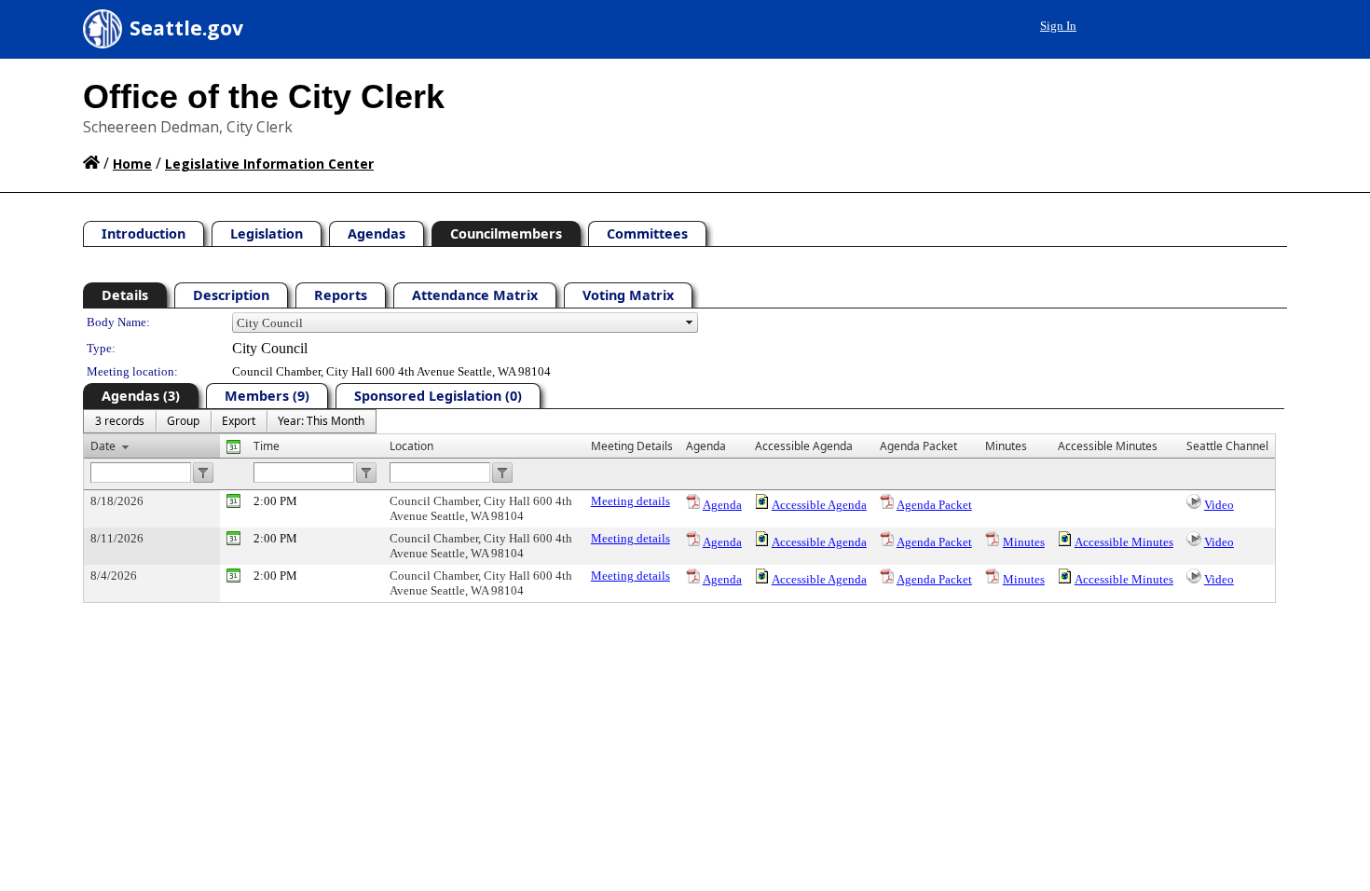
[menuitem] (120, 421)
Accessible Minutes (1124, 542)
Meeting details (630, 501)
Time (266, 446)
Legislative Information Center (269, 163)
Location (411, 446)
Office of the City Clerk (264, 96)
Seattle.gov (186, 28)
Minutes (1024, 542)
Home (132, 163)
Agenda (722, 505)
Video (1219, 505)
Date (103, 446)
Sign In (1058, 26)
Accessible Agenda (819, 505)
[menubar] (230, 421)
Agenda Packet (934, 505)
